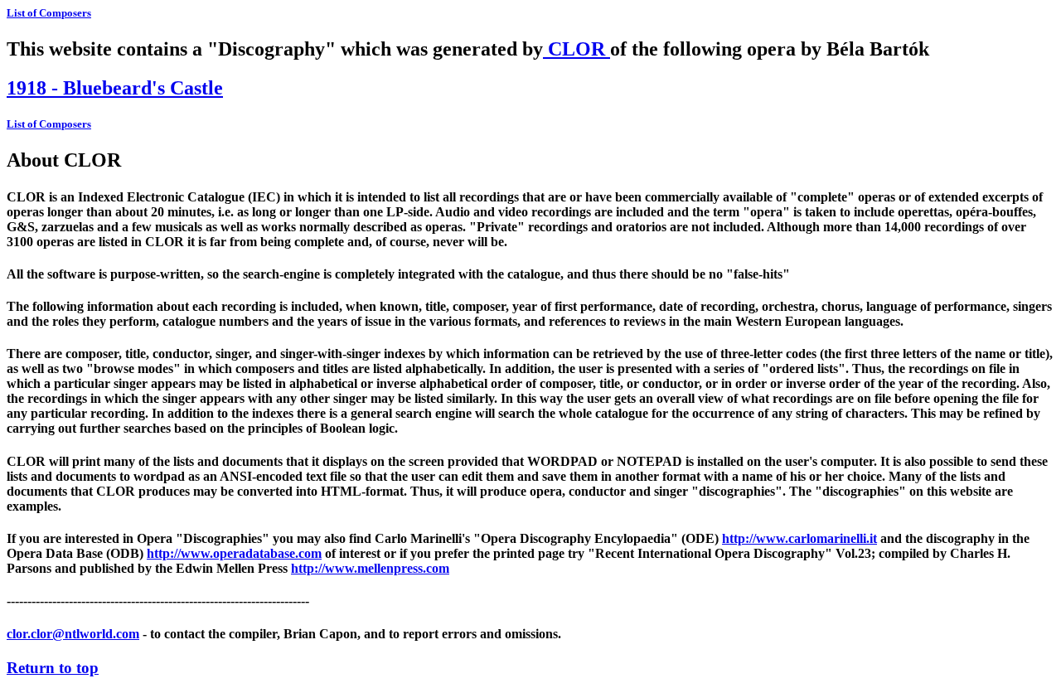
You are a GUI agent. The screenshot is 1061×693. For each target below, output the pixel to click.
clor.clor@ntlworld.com (73, 634)
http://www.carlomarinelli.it (799, 538)
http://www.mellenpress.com (370, 568)
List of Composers (49, 13)
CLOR (576, 49)
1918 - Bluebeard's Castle (115, 88)
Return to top (53, 667)
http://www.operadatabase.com (234, 553)
